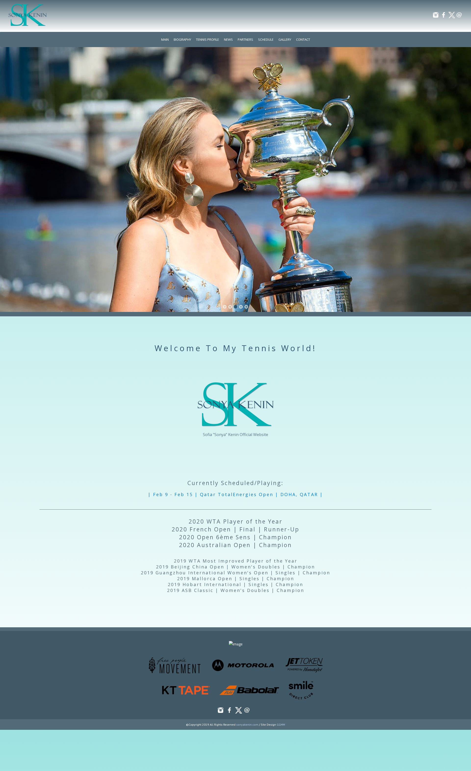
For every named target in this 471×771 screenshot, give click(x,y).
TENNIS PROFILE (207, 39)
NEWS (228, 39)
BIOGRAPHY (182, 39)
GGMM (281, 724)
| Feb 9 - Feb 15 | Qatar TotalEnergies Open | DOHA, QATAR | (235, 494)
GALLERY (284, 39)
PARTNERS (245, 39)
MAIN (165, 39)
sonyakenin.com (247, 724)
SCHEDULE (266, 39)
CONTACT (303, 39)
